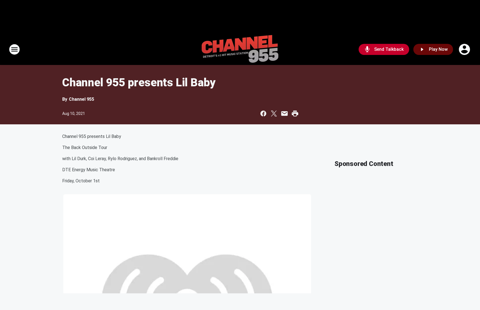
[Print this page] (295, 113)
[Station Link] (240, 49)
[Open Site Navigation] (14, 49)
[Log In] (465, 49)
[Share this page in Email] (284, 113)
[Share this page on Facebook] (263, 113)
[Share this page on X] (274, 113)
